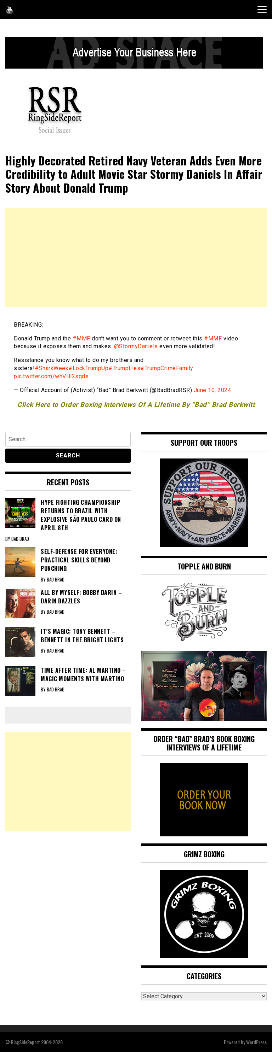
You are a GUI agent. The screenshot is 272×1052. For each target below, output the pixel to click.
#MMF (81, 338)
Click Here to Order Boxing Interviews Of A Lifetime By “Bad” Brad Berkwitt (136, 405)
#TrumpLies (124, 368)
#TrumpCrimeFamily (166, 368)
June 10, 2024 (212, 390)
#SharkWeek (51, 368)
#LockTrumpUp (88, 368)
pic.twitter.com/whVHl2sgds (51, 376)
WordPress (256, 1042)
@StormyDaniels (136, 346)
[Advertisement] (136, 257)
